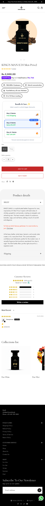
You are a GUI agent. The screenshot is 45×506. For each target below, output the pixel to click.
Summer (5, 471)
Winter (5, 468)
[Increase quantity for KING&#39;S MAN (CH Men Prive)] (12, 159)
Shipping (4, 80)
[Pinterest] (13, 181)
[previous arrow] (3, 2)
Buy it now (22, 176)
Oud (4, 474)
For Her (5, 465)
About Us (5, 451)
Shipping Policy (7, 426)
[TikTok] (24, 504)
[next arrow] (41, 2)
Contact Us (6, 454)
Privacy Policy (7, 431)
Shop (4, 448)
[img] (6, 316)
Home (4, 445)
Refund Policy (7, 429)
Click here (10, 228)
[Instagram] (21, 504)
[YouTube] (27, 504)
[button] (41, 7)
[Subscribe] (39, 490)
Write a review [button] (22, 302)
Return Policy (7, 437)
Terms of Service (8, 435)
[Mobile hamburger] (4, 8)
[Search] (38, 7)
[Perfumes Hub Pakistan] (21, 8)
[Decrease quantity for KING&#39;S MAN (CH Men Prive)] (4, 159)
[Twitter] (10, 181)
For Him (5, 462)
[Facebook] (7, 181)
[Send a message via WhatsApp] (41, 498)
